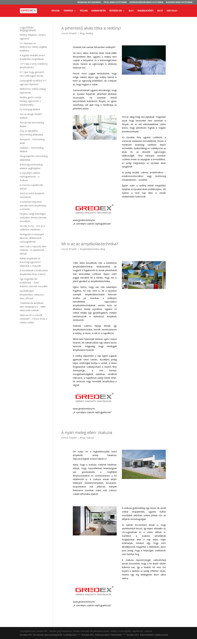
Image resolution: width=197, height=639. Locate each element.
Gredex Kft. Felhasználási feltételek (102, 634)
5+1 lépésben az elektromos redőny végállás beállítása (33, 47)
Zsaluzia (90, 437)
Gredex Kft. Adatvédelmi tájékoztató (147, 634)
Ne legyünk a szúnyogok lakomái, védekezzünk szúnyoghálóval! (32, 238)
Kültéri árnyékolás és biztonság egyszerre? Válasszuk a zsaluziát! (30, 262)
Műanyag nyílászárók (89, 2)
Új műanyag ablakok (30, 109)
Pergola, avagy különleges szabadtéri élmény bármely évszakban (33, 217)
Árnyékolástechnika (89, 249)
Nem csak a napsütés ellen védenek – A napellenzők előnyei (33, 250)
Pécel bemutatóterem (115, 2)
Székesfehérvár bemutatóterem (146, 2)
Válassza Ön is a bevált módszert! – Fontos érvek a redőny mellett (33, 319)
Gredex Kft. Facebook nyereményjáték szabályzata (48, 634)
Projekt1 (73, 33)
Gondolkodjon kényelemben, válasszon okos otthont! (32, 294)
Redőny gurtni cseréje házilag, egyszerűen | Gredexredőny (30, 101)
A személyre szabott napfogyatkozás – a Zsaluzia (30, 176)
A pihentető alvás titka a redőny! (91, 28)
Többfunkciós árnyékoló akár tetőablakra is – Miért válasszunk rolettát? (33, 307)
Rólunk (84, 11)
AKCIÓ (160, 11)
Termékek (68, 11)
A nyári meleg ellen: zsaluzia (86, 432)
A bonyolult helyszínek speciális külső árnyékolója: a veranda (33, 205)
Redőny (89, 33)
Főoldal (55, 11)
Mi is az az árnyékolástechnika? (89, 243)
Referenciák (115, 11)
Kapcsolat (172, 11)
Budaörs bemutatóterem (179, 2)
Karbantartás (98, 11)
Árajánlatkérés (145, 11)
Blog (131, 11)
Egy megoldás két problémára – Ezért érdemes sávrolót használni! (34, 282)
